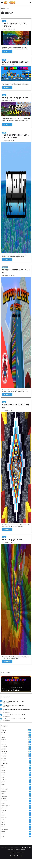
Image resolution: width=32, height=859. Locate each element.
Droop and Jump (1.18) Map (15, 98)
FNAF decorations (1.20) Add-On (11, 690)
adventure (5, 267)
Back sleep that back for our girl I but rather (14, 718)
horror (3, 770)
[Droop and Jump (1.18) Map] (16, 109)
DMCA (12, 849)
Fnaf (3, 836)
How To (4, 810)
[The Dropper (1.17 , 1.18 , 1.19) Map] (16, 38)
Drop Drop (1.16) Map (12, 539)
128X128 (4, 801)
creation (4, 744)
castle (3, 831)
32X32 (3, 784)
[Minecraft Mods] (10, 2)
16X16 (3, 767)
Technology (4, 763)
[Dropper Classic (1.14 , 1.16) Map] (16, 332)
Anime (3, 834)
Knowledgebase (6, 805)
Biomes (4, 791)
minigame (4, 751)
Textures (4, 742)
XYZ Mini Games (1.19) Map (15, 62)
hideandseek (5, 829)
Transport (4, 746)
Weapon (4, 749)
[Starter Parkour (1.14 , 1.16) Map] (16, 467)
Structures (4, 796)
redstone (4, 779)
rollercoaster (5, 789)
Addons (4, 730)
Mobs (3, 737)
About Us (23, 849)
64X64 (3, 793)
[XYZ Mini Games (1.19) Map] (16, 73)
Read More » (7, 51)
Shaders (4, 739)
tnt (2, 812)
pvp (3, 765)
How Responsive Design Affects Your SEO (14, 714)
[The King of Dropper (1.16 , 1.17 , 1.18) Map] (16, 197)
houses (4, 786)
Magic (3, 772)
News (3, 803)
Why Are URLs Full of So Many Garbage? (13, 705)
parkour (4, 760)
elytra (3, 819)
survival (4, 758)
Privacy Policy (23, 847)
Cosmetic (4, 753)
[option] (16, 684)
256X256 (4, 817)
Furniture (4, 798)
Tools (3, 775)
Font (3, 815)
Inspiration (4, 808)
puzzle (3, 782)
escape (4, 824)
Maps (4, 21)
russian (4, 826)
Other (3, 732)
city (3, 777)
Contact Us (17, 849)
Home (3, 8)
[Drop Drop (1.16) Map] (16, 599)
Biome (3, 822)
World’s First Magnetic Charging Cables (13, 701)
